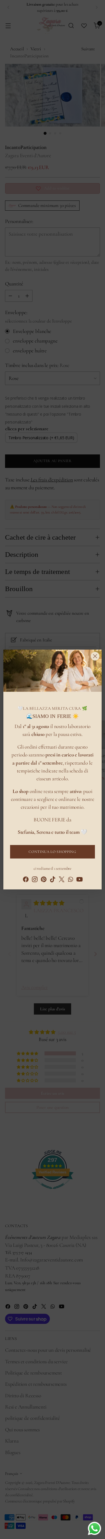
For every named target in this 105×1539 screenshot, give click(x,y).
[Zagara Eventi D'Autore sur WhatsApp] (70, 880)
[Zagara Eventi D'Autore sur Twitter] (61, 880)
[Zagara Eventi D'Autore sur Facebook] (25, 880)
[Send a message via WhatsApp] (94, 1528)
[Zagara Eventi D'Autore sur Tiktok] (52, 880)
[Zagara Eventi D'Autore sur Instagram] (34, 880)
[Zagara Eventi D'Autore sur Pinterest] (43, 880)
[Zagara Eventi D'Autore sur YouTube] (79, 880)
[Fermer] (95, 656)
